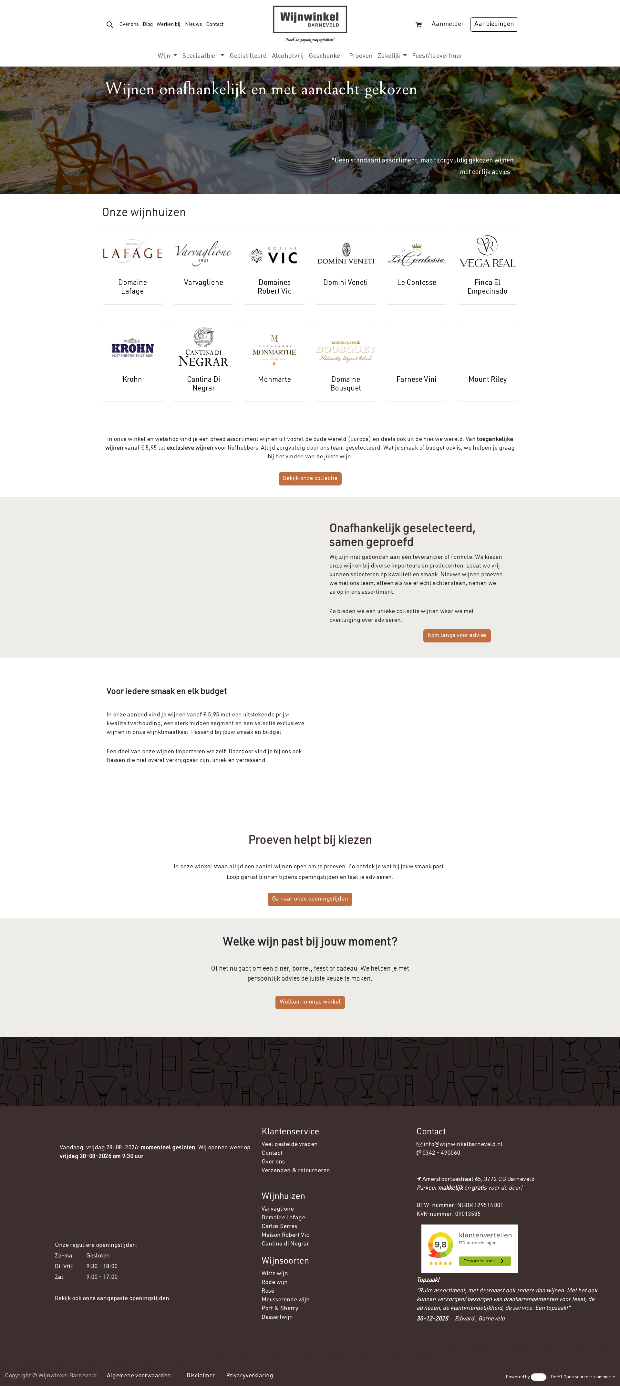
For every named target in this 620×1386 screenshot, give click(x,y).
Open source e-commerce (589, 1377)
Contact (215, 24)
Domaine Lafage (284, 1218)
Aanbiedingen (494, 24)
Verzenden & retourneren (296, 1171)
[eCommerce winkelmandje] (418, 24)
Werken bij (168, 24)
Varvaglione (203, 283)
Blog (147, 24)
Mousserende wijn (286, 1300)
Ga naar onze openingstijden (310, 899)
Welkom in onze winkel (310, 1002)
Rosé (268, 1291)
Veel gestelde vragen (290, 1145)
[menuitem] (167, 56)
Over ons (129, 24)
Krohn (132, 380)
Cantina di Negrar (285, 1244)
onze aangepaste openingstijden (126, 1299)
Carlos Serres (280, 1227)
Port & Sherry (280, 1309)
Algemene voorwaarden (139, 1376)
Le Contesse (416, 283)
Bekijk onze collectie (310, 479)
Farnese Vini (417, 380)
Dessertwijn (277, 1317)
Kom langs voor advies (457, 636)
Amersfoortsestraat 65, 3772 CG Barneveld (478, 1180)
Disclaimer (201, 1376)
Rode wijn (275, 1283)
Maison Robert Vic (285, 1235)
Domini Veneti (345, 283)
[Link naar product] (132, 251)
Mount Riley (488, 380)
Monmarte (274, 380)
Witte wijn (275, 1274)
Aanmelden (448, 24)
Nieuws (193, 24)
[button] (110, 24)
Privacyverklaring (249, 1376)
